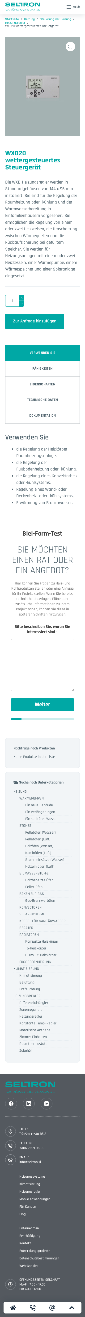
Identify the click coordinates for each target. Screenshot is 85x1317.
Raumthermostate (33, 1043)
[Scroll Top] (72, 1307)
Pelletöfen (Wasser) (40, 832)
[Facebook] (11, 1103)
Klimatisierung (30, 975)
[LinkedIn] (29, 1103)
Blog (22, 1214)
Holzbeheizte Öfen (39, 880)
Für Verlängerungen (40, 812)
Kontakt (25, 1243)
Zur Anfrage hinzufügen (34, 321)
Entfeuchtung (29, 989)
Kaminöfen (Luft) (38, 853)
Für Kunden (27, 1206)
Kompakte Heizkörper (41, 941)
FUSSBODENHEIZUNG (35, 962)
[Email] (52, 1307)
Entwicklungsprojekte (34, 1251)
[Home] (13, 1307)
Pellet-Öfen (33, 887)
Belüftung (26, 982)
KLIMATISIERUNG (26, 968)
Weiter (42, 704)
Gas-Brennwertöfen (40, 900)
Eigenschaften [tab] (42, 384)
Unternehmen (29, 1228)
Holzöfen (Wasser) (39, 846)
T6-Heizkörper (35, 948)
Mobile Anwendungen (35, 1199)
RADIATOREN (29, 934)
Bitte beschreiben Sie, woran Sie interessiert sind (42, 629)
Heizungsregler (30, 1016)
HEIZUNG (20, 791)
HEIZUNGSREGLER (27, 996)
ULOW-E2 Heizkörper (40, 955)
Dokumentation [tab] (42, 415)
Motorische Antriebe (34, 1030)
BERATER (26, 927)
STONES (25, 825)
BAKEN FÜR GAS (31, 893)
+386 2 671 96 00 (31, 1148)
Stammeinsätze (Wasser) (44, 859)
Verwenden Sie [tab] (42, 352)
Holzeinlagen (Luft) (40, 866)
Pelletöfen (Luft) (38, 839)
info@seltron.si (30, 1162)
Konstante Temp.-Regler (37, 1023)
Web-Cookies (28, 1266)
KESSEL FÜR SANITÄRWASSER (42, 921)
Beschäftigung (29, 1236)
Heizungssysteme (32, 1176)
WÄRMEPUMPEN (31, 798)
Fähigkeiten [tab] (42, 368)
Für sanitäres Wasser (41, 818)
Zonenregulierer (31, 1009)
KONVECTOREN (30, 907)
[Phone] (33, 1307)
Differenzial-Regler (33, 1002)
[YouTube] (46, 1103)
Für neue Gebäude (39, 805)
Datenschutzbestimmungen (39, 1258)
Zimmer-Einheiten (33, 1037)
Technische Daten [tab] (42, 399)
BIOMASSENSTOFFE (34, 873)
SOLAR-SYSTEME (32, 914)
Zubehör (25, 1050)
